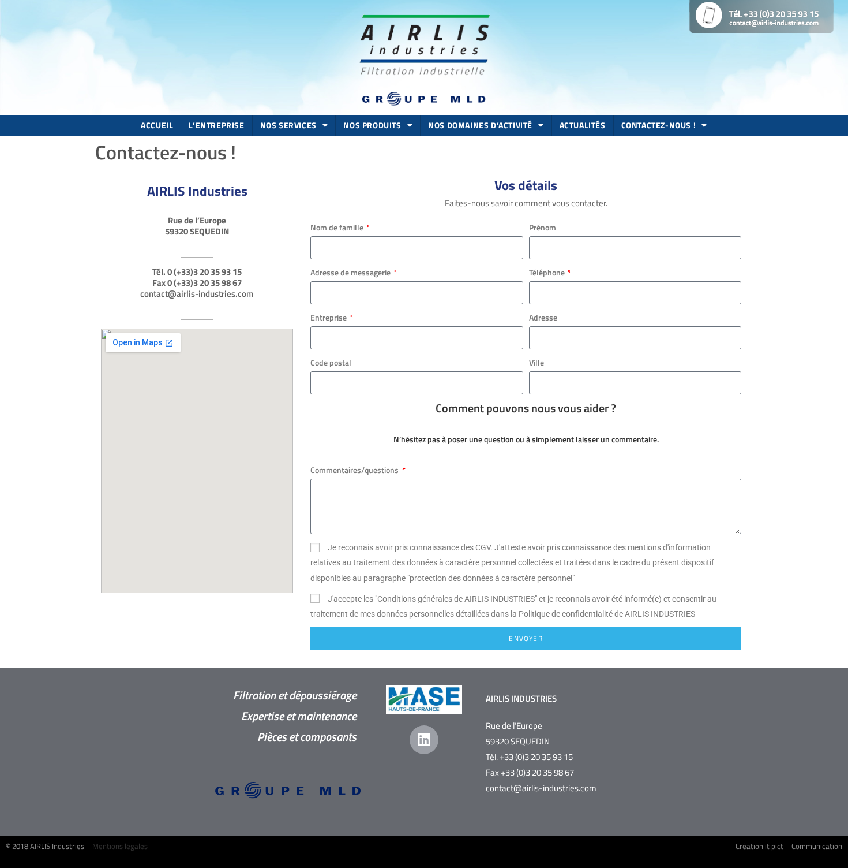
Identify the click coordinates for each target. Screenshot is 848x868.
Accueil (157, 125)
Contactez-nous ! (658, 125)
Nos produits (372, 125)
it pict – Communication (803, 846)
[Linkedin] (424, 739)
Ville (536, 362)
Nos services (288, 125)
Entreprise (329, 317)
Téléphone (547, 272)
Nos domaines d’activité (480, 125)
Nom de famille (337, 227)
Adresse (543, 317)
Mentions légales (120, 846)
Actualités (583, 125)
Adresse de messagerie (351, 272)
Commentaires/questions (355, 470)
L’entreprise (216, 125)
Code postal (330, 362)
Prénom (542, 227)
